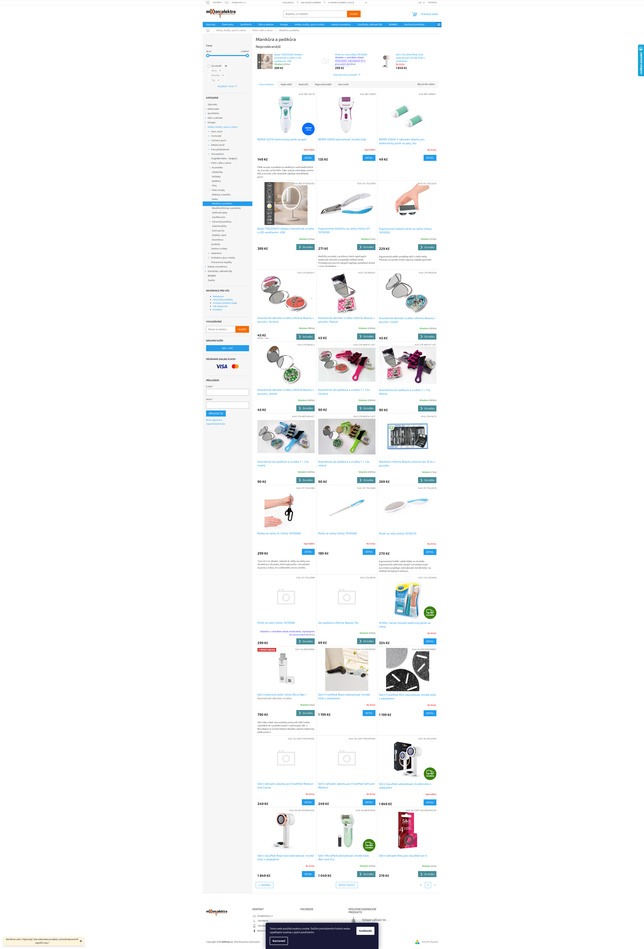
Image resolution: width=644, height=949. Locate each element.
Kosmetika (217, 167)
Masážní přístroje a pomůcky (226, 208)
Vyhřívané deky (219, 212)
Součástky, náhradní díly (220, 271)
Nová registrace (214, 420)
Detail (308, 157)
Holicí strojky (218, 190)
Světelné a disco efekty (223, 258)
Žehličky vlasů (219, 235)
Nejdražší (303, 84)
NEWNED (212, 276)
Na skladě (219, 66)
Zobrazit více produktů (345, 74)
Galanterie (216, 253)
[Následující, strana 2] (428, 885)
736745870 (262, 921)
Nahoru (266, 885)
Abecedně (343, 84)
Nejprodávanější (323, 84)
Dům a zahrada (215, 118)
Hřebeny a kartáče (221, 194)
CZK (420, 2)
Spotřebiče (213, 113)
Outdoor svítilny (219, 248)
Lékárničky (217, 172)
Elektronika (213, 109)
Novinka (217, 75)
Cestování (216, 136)
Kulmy (215, 199)
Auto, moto (216, 131)
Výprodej (212, 104)
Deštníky (216, 176)
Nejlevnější (286, 84)
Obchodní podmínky (311, 2)
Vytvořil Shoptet (430, 942)
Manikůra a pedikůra (222, 203)
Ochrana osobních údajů (341, 2)
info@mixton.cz (265, 916)
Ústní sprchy (218, 230)
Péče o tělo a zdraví (221, 163)
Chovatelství (217, 154)
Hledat (354, 13)
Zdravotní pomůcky (222, 221)
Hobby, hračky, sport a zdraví (222, 127)
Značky (211, 280)
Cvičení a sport (218, 140)
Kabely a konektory (217, 266)
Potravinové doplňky (221, 262)
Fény (214, 185)
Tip (215, 80)
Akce (216, 70)
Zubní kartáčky (219, 226)
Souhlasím (365, 931)
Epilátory (216, 181)
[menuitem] (211, 24)
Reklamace (288, 2)
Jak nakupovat (220, 306)
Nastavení (279, 941)
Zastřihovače (218, 217)
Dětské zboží (217, 145)
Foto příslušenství (220, 149)
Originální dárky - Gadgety (224, 158)
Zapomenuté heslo (215, 424)
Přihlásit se (216, 413)
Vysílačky (215, 244)
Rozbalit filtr (226, 86)
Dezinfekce (217, 239)
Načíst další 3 (347, 885)
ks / (227, 348)
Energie (212, 122)
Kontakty (217, 309)
